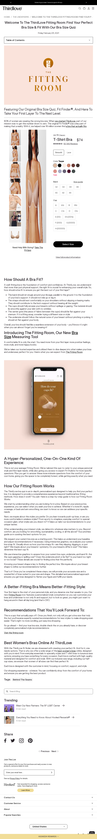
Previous (45, 751)
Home (7, 17)
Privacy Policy (15, 778)
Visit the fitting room (13, 632)
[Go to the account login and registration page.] (89, 8)
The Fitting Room (74, 352)
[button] (48, 836)
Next (54, 751)
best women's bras (67, 650)
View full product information (68, 257)
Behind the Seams (22, 679)
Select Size (68, 244)
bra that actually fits (77, 126)
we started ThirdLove (65, 121)
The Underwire (21, 17)
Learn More (25, 790)
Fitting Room (15, 594)
